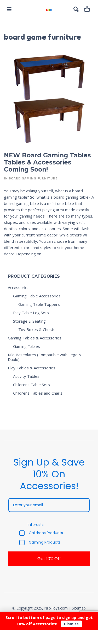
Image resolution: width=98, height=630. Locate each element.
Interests (36, 524)
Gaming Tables (26, 346)
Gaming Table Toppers (39, 304)
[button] (9, 9)
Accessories (19, 287)
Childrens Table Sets (31, 384)
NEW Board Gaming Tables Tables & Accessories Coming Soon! (47, 162)
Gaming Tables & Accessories (34, 337)
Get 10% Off (49, 559)
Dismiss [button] (71, 623)
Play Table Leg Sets (31, 312)
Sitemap (79, 608)
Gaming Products (45, 542)
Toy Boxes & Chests (36, 329)
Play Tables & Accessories (31, 367)
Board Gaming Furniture (33, 178)
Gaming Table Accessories (37, 295)
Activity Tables (26, 376)
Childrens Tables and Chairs (37, 393)
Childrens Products (46, 533)
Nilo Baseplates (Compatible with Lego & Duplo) (45, 357)
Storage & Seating (29, 321)
